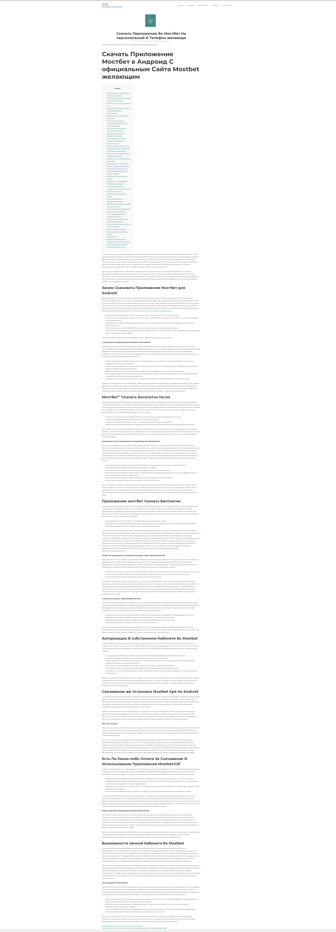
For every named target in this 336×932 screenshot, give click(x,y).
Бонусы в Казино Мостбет (116, 229)
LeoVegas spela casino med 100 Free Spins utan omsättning (122, 926)
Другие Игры (112, 237)
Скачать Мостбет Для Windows (118, 166)
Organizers (203, 5)
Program (191, 5)
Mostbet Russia (164, 41)
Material (215, 5)
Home (181, 5)
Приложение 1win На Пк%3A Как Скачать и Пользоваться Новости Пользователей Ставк (134, 928)
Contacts (227, 5)
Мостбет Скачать (113, 143)
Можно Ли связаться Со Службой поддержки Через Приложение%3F (117, 123)
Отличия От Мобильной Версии (119, 209)
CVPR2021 (138, 41)
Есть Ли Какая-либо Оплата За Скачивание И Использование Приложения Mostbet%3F (118, 148)
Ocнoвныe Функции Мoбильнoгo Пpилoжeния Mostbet (116, 194)
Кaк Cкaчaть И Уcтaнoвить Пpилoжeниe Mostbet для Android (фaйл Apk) (116, 214)
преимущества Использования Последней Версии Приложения (118, 110)
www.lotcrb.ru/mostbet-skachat (161, 311)
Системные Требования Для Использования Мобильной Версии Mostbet (117, 171)
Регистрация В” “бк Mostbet (117, 164)
